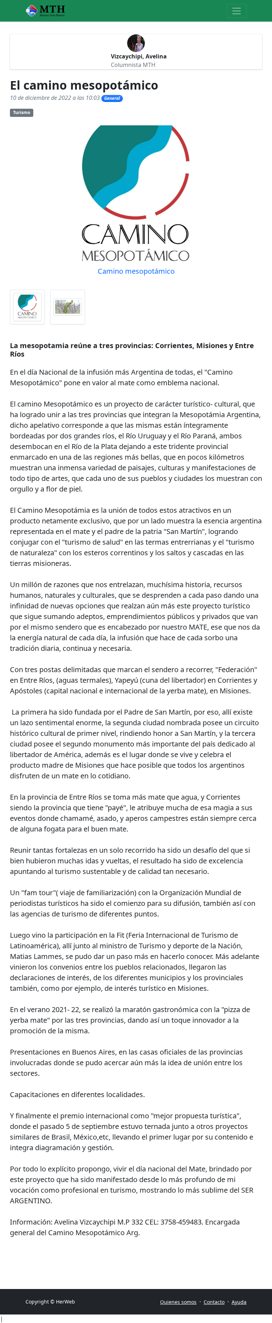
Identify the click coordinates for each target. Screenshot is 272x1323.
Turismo (21, 112)
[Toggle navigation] (236, 11)
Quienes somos (178, 1302)
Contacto (214, 1302)
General (112, 98)
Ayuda (239, 1302)
